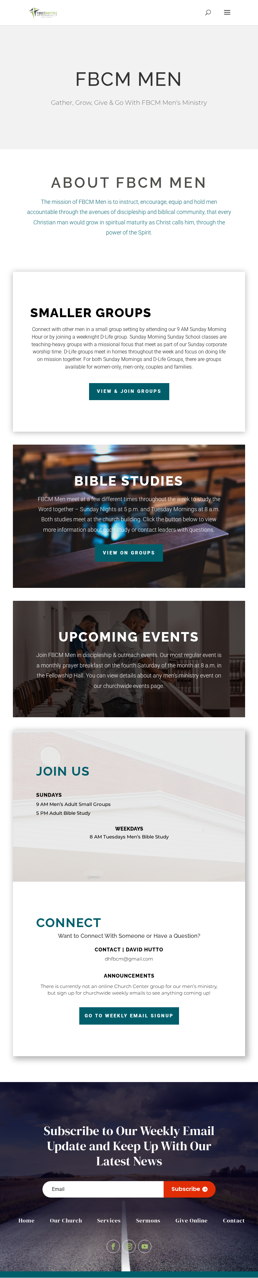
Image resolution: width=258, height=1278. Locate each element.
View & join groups (129, 391)
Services (109, 1220)
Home (27, 1220)
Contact (234, 1220)
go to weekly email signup (129, 1016)
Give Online (192, 1220)
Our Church (66, 1220)
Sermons (148, 1220)
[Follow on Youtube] (144, 1246)
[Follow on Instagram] (129, 1246)
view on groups (129, 553)
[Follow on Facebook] (113, 1246)
